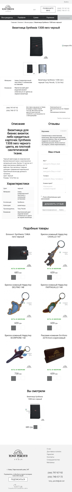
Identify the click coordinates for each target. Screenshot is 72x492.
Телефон (46, 176)
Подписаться (18, 479)
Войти (61, 210)
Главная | (14, 22)
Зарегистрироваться (49, 210)
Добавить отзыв (54, 204)
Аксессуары (64, 18)
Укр (34, 13)
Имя (45, 161)
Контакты (50, 457)
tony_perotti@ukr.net (56, 481)
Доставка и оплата (54, 452)
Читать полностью (63, 118)
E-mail (45, 168)
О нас (49, 449)
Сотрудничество (53, 460)
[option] (29, 68)
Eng (34, 16)
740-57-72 (63, 10)
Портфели (21, 18)
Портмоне (50, 18)
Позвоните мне (48, 9)
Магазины (51, 462)
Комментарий (48, 183)
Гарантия (50, 454)
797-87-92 (63, 8)
